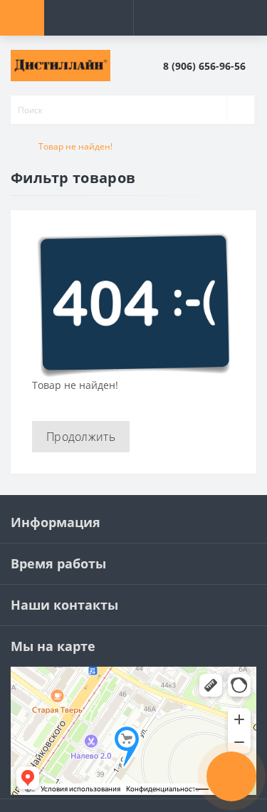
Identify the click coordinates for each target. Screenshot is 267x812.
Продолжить (80, 436)
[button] (209, 66)
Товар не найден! (75, 146)
